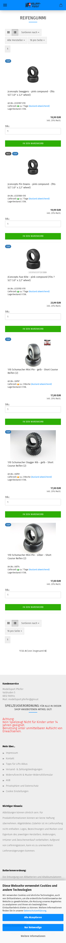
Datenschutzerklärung (35, 910)
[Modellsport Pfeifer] (33, 5)
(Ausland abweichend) (39, 106)
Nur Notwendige (33, 927)
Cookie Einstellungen (17, 791)
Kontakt (10, 758)
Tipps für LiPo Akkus (17, 763)
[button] (8, 32)
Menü (5, 5)
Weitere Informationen (33, 936)
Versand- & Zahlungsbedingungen (24, 769)
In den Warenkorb (33, 143)
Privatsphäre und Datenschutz (22, 785)
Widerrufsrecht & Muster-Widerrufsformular (29, 774)
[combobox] (30, 32)
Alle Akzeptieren (33, 917)
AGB (8, 780)
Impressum (12, 752)
